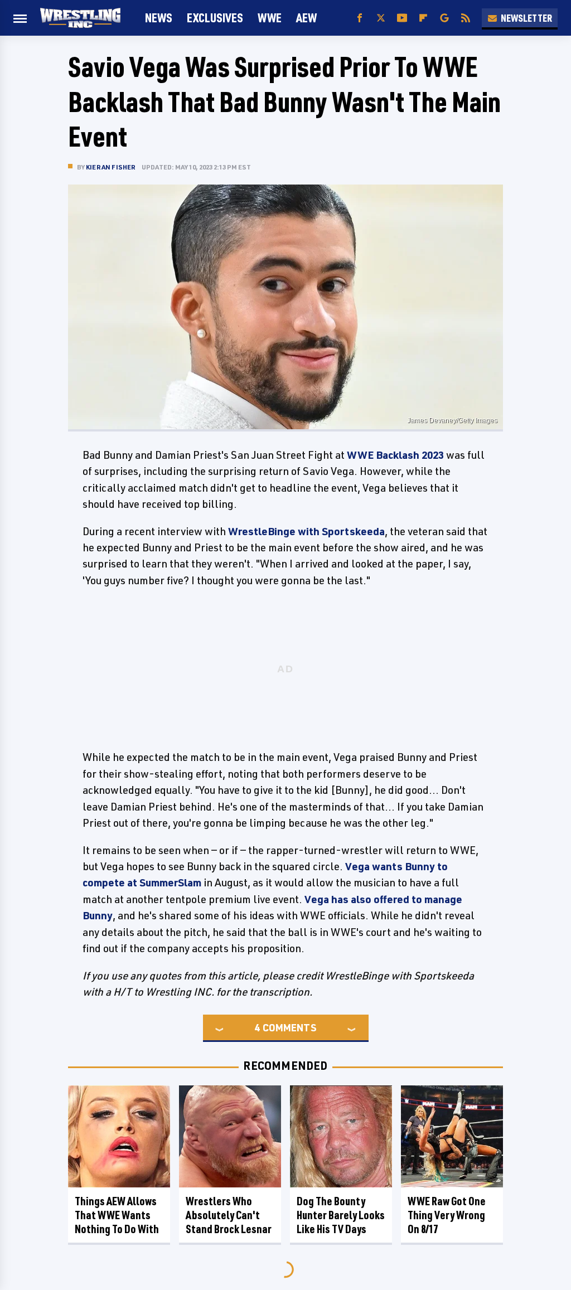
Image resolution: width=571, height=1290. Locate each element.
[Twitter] (381, 18)
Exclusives (215, 17)
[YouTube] (402, 18)
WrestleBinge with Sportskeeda (306, 531)
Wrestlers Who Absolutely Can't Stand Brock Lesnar (229, 1215)
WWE (270, 17)
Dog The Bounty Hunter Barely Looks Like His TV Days (341, 1215)
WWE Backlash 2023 (395, 455)
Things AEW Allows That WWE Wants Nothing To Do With (117, 1215)
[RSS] (466, 18)
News (158, 17)
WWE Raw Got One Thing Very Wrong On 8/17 (447, 1215)
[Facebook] (360, 18)
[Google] (444, 18)
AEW (306, 17)
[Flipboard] (423, 18)
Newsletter (526, 18)
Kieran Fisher (111, 167)
